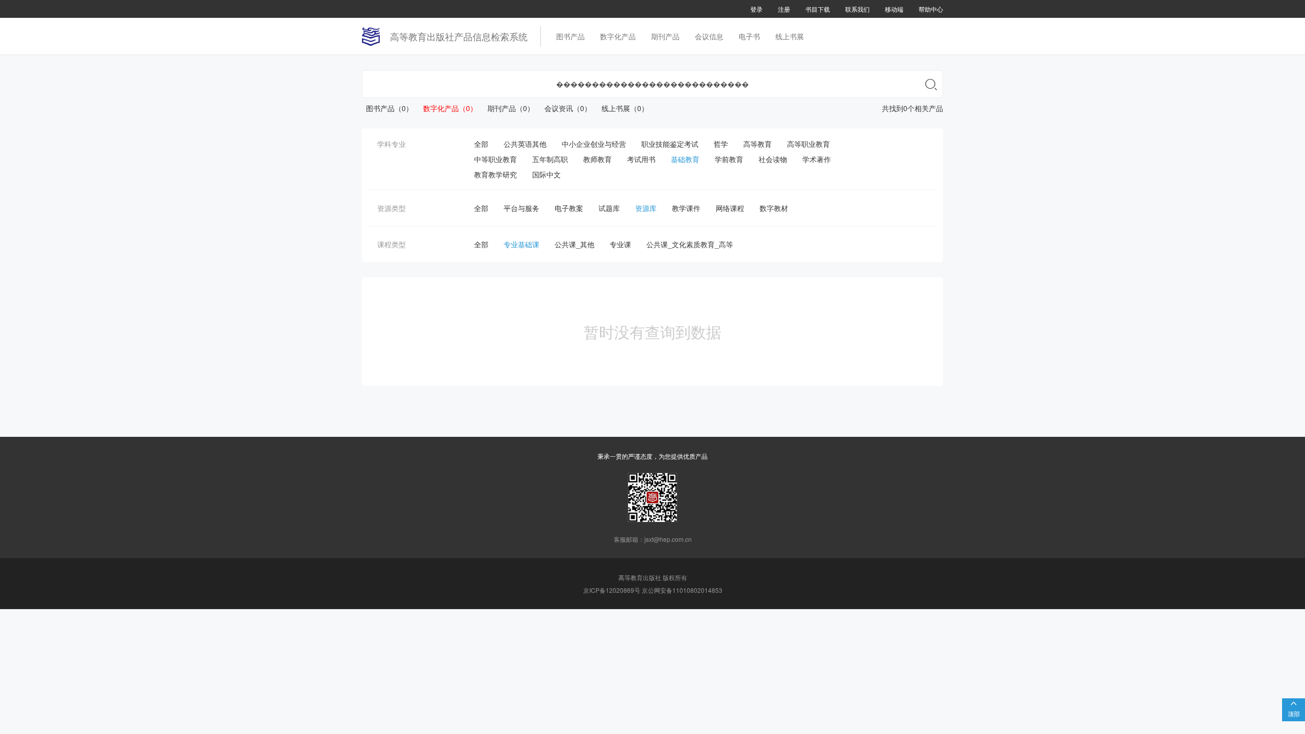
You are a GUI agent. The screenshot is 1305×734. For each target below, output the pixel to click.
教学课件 (686, 208)
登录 (756, 9)
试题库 (609, 208)
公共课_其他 (574, 244)
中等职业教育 (495, 159)
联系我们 (857, 9)
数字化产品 (618, 36)
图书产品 (570, 36)
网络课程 (730, 208)
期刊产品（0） (506, 108)
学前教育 (729, 159)
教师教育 (597, 159)
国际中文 (546, 174)
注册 (784, 9)
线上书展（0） (620, 108)
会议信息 (709, 36)
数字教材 (774, 208)
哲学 (721, 144)
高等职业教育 (808, 144)
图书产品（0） (387, 108)
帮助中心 (931, 9)
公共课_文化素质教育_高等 (689, 244)
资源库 (646, 208)
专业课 (620, 244)
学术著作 (816, 159)
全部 (481, 144)
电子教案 (569, 208)
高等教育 (757, 144)
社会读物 (773, 159)
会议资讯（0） (563, 108)
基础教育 (685, 159)
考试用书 (641, 159)
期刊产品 (665, 36)
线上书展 (789, 36)
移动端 (894, 9)
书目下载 (817, 9)
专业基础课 (521, 244)
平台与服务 (521, 208)
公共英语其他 (525, 144)
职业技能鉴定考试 (669, 144)
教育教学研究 (495, 174)
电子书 (749, 36)
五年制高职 (550, 159)
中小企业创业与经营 (594, 144)
